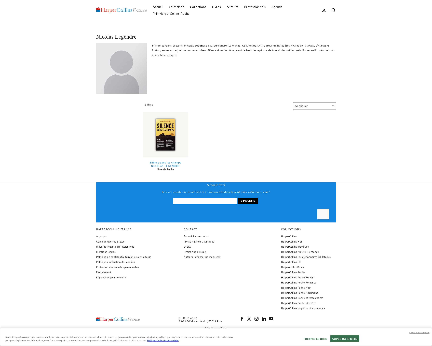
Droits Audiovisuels (195, 252)
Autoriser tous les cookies (344, 338)
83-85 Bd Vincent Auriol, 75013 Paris (200, 321)
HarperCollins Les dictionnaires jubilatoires (306, 257)
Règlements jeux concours (111, 277)
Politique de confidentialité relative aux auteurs (123, 257)
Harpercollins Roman (293, 267)
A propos (101, 236)
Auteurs (232, 7)
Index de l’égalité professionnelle (115, 246)
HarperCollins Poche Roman (297, 277)
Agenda (277, 7)
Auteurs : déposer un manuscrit (202, 257)
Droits (187, 246)
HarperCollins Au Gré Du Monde (300, 252)
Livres (216, 7)
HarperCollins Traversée (295, 246)
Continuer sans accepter (419, 332)
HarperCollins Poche (293, 272)
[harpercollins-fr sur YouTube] (271, 319)
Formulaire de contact (196, 236)
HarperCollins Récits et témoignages (302, 298)
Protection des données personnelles (117, 267)
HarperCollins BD (291, 262)
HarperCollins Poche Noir (296, 288)
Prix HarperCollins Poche (171, 13)
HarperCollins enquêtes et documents (303, 308)
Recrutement (103, 272)
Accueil (158, 7)
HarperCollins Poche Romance (298, 282)
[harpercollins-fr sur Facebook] (242, 319)
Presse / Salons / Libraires (199, 241)
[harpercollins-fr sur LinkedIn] (264, 319)
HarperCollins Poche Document (299, 293)
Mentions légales (106, 252)
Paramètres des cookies (315, 338)
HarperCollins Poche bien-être (298, 303)
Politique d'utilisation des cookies (115, 262)
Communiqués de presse (110, 241)
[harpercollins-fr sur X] (249, 319)
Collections (198, 7)
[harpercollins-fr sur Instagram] (256, 319)
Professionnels (255, 7)
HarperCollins (289, 236)
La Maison (176, 7)
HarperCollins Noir (292, 241)
